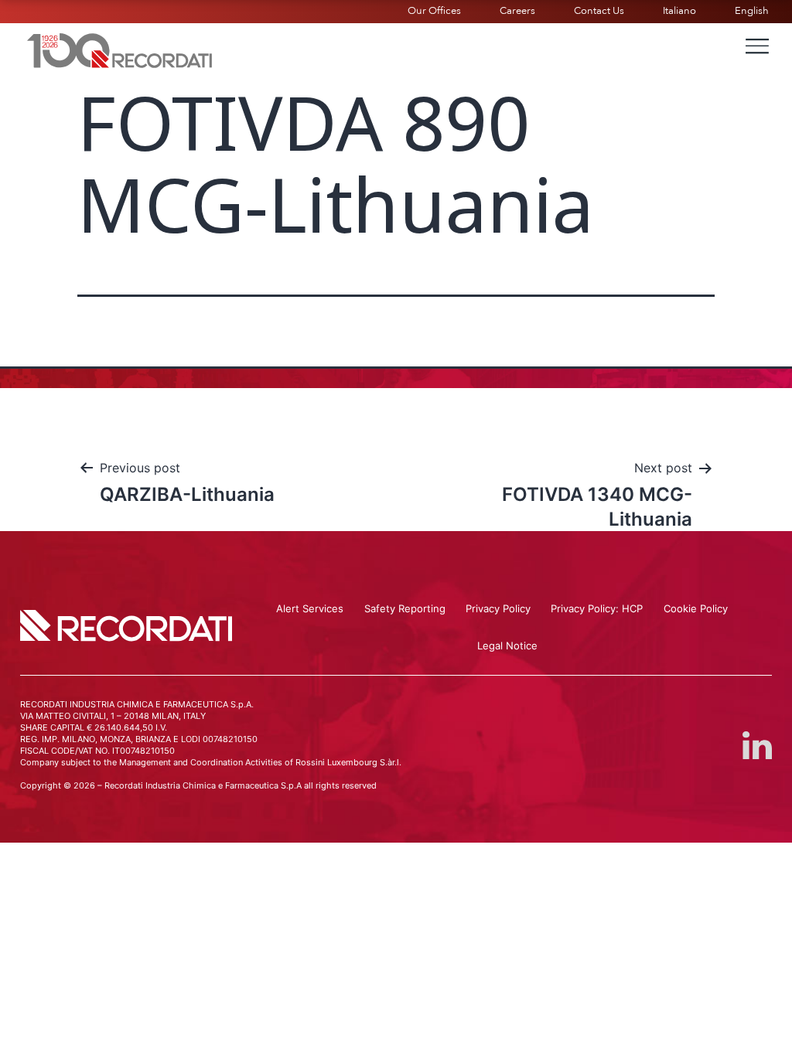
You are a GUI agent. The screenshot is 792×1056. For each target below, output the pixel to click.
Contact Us (599, 11)
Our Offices (434, 11)
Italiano (679, 11)
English (752, 11)
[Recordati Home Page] (120, 48)
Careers (517, 11)
